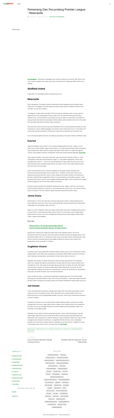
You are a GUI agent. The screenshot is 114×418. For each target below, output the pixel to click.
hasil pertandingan (51, 368)
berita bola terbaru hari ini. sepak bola (60, 328)
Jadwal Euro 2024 (16, 374)
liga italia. (50, 388)
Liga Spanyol (57, 388)
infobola (48, 374)
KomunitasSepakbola (64, 379)
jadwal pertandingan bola (56, 377)
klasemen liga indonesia (50, 379)
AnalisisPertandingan (53, 355)
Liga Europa (65, 382)
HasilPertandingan (62, 368)
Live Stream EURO (16, 359)
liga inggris (66, 385)
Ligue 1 (64, 388)
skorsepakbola (60, 16)
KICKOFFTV (15, 396)
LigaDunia (57, 382)
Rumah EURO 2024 (17, 355)
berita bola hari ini (42, 328)
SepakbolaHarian (60, 399)
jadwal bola (65, 374)
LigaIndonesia (57, 385)
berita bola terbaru (49, 360)
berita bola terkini (50, 363)
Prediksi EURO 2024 (17, 365)
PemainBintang (63, 393)
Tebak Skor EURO (16, 368)
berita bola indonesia (62, 357)
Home (18, 4)
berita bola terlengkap (62, 363)
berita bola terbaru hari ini (62, 360)
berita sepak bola (77, 328)
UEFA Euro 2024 (62, 404)
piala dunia (48, 396)
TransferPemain (52, 404)
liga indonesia (48, 385)
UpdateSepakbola (57, 407)
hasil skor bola (57, 371)
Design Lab (67, 414)
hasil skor (49, 371)
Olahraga (48, 393)
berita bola (53, 16)
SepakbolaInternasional (51, 401)
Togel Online (15, 384)
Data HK (14, 391)
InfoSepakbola (56, 374)
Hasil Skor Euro (16, 381)
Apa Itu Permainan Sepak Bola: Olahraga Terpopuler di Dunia (47, 228)
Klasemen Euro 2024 (17, 377)
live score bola (50, 390)
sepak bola (51, 399)
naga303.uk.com (16, 351)
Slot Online (64, 324)
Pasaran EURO (16, 362)
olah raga (55, 393)
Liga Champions (49, 382)
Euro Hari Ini (15, 371)
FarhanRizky (33, 16)
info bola (31, 331)
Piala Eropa (56, 396)
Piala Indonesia (64, 396)
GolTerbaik (62, 366)
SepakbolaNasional (64, 401)
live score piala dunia (61, 390)
